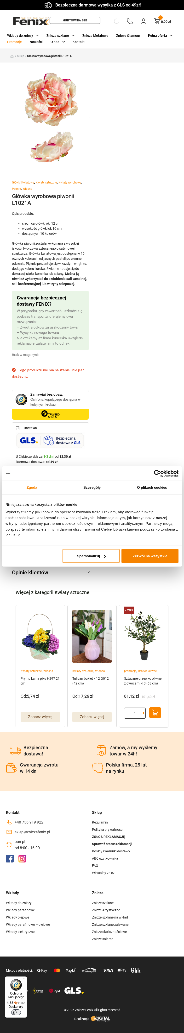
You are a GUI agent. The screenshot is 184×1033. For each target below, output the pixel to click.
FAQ (95, 866)
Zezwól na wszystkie (150, 556)
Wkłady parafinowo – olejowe (28, 924)
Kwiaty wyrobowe (69, 182)
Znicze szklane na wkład (110, 917)
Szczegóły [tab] (92, 487)
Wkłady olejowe (17, 917)
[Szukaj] (112, 21)
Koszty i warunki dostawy (111, 851)
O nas (55, 42)
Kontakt (79, 42)
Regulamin (100, 822)
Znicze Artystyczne (106, 910)
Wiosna (27, 188)
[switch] (16, 1012)
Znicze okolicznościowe (109, 932)
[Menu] (24, 979)
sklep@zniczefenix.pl (32, 832)
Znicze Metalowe (95, 36)
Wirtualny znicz (103, 873)
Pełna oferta (157, 36)
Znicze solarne (102, 939)
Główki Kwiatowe (23, 182)
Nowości (36, 42)
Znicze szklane (57, 36)
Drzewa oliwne (147, 671)
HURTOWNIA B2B (75, 20)
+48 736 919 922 (29, 822)
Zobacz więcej (40, 717)
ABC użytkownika (105, 858)
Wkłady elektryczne (20, 932)
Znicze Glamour (128, 36)
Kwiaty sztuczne (46, 182)
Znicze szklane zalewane (110, 924)
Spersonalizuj (88, 556)
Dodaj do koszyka (155, 712)
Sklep (20, 56)
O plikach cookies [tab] (152, 487)
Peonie (16, 188)
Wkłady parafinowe (20, 910)
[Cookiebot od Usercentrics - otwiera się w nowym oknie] (157, 473)
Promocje (14, 42)
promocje (130, 671)
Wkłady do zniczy (20, 36)
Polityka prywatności (107, 829)
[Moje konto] (143, 21)
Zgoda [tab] (32, 487)
